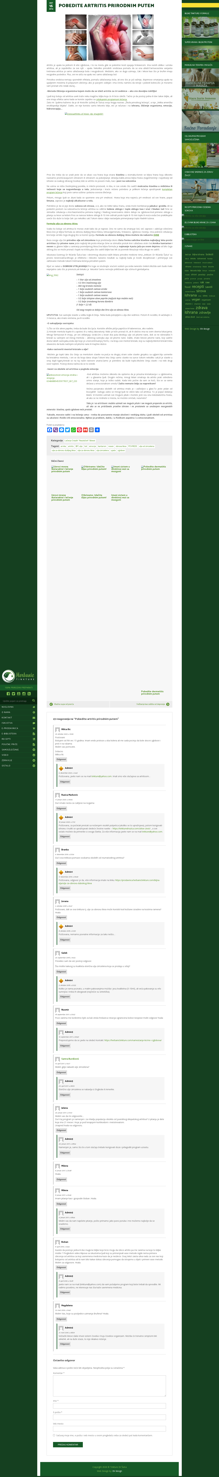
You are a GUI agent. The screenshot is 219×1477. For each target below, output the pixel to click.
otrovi (194, 274)
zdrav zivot (190, 317)
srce (199, 296)
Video (5, 755)
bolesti (209, 254)
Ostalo (6, 765)
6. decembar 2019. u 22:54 (64, 854)
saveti (208, 287)
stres (205, 296)
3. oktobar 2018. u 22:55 (67, 985)
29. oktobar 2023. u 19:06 (64, 734)
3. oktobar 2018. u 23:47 (63, 906)
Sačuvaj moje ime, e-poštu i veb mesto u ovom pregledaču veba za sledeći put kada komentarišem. (104, 1435)
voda (209, 304)
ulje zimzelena (102, 450)
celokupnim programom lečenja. (111, 99)
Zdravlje (7, 760)
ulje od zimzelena (146, 446)
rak (202, 282)
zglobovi (121, 450)
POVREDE (132, 446)
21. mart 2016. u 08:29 (66, 1332)
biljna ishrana (198, 254)
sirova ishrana (195, 293)
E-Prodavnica (10, 728)
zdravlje (205, 313)
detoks (193, 258)
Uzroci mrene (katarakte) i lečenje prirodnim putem (62, 497)
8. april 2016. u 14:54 (62, 1246)
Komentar (59, 1373)
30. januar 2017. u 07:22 (63, 1112)
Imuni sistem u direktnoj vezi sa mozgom (120, 497)
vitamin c (189, 304)
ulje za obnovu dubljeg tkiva (64, 450)
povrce (193, 278)
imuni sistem (207, 262)
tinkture (212, 296)
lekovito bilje (195, 270)
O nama (6, 712)
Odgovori (61, 759)
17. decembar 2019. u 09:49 (68, 876)
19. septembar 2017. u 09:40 (69, 1037)
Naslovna (8, 707)
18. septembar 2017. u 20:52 (65, 1014)
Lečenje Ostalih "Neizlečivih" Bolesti (80, 440)
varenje (187, 300)
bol (85, 446)
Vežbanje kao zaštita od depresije (150, 704)
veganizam (206, 300)
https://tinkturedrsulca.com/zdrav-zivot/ (131, 828)
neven (111, 446)
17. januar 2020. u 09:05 (63, 799)
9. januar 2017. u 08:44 (67, 1217)
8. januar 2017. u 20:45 (63, 1195)
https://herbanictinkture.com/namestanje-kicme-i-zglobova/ (133, 1040)
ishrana (188, 266)
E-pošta (57, 1412)
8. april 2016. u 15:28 (66, 1281)
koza (205, 266)
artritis (71, 446)
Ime (56, 1400)
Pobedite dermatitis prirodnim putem (152, 692)
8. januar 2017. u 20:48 (63, 1170)
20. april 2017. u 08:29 (66, 1086)
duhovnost (201, 258)
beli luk (188, 254)
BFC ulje (79, 446)
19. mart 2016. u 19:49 (62, 1310)
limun (204, 270)
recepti (198, 286)
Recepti (6, 739)
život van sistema (202, 317)
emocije (92, 446)
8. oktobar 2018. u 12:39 (67, 931)
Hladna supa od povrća (64, 704)
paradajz (201, 274)
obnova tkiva (121, 446)
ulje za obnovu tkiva (86, 450)
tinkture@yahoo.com (101, 776)
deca (187, 258)
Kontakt (7, 717)
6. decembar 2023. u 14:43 (68, 773)
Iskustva (7, 723)
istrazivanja (197, 266)
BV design (205, 328)
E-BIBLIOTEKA (9, 733)
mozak (187, 274)
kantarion (102, 446)
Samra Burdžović (70, 1059)
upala (113, 450)
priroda (199, 278)
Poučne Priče (10, 744)
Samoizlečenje (10, 749)
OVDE (156, 235)
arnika (63, 446)
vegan (196, 299)
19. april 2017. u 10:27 (62, 1063)
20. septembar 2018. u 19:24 (65, 957)
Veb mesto (58, 1423)
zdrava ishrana (196, 310)
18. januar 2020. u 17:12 (67, 822)
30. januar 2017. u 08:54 (67, 1144)
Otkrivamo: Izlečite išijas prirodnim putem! (93, 496)
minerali (212, 270)
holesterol (197, 262)
